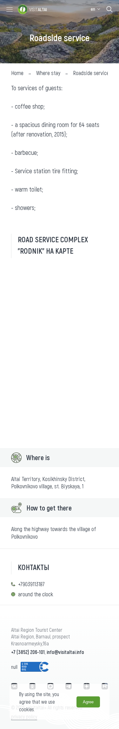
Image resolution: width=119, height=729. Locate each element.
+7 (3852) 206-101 (28, 652)
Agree (88, 702)
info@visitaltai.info (65, 652)
